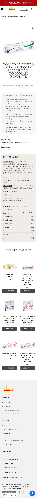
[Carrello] (30, 8)
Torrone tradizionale (10, 15)
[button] (2, 8)
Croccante (6, 402)
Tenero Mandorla (19, 142)
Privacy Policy (7, 488)
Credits (27, 486)
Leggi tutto (9, 291)
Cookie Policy (18, 488)
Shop (4, 425)
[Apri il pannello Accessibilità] (32, 493)
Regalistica (6, 406)
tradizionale (7, 147)
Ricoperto (20, 15)
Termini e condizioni (10, 429)
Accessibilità (7, 445)
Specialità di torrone (10, 410)
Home (2, 15)
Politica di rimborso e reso (12, 441)
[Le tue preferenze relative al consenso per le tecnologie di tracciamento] (9, 495)
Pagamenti (6, 437)
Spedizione (6, 433)
